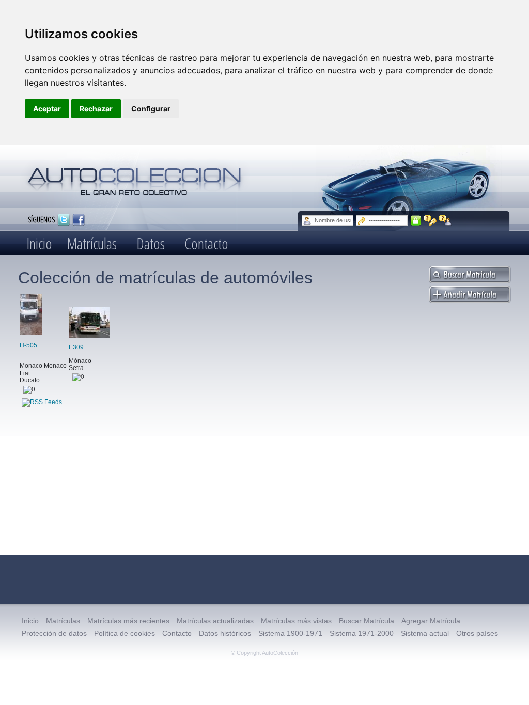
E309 (76, 347)
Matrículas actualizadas (215, 621)
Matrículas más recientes (128, 621)
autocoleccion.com (135, 177)
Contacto (206, 243)
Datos (150, 243)
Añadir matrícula (470, 294)
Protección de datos (54, 633)
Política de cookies (124, 633)
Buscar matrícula (470, 274)
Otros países (477, 633)
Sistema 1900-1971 (290, 633)
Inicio (39, 243)
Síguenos (41, 219)
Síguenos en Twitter (63, 220)
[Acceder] (415, 220)
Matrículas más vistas (296, 621)
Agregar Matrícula (430, 621)
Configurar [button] (150, 108)
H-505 (28, 345)
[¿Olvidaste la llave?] (430, 220)
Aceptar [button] (47, 108)
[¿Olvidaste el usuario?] (445, 220)
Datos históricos (225, 633)
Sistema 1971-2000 (362, 633)
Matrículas (92, 243)
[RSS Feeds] (42, 402)
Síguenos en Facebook (78, 220)
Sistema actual (425, 633)
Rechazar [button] (96, 108)
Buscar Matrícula (366, 621)
